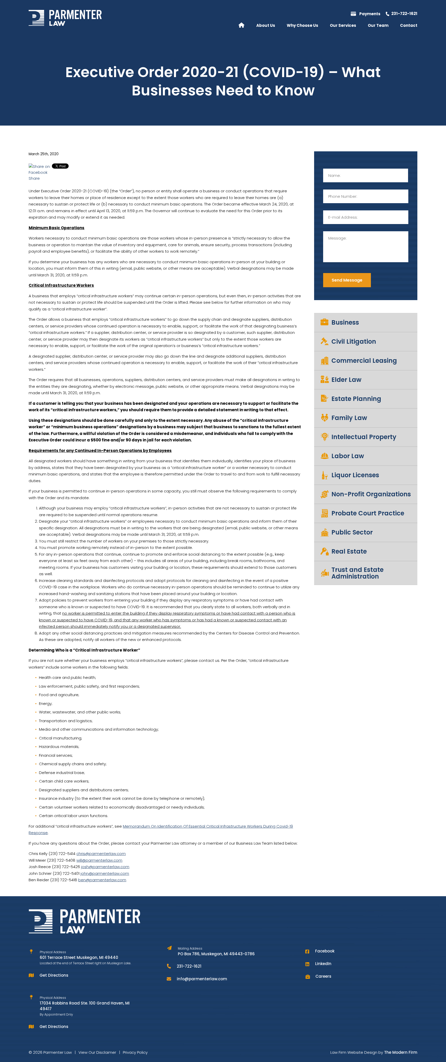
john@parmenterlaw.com (105, 873)
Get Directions (53, 975)
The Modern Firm (400, 1052)
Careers (323, 976)
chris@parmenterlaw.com (101, 853)
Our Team (378, 25)
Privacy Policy (135, 1052)
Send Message (347, 280)
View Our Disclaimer (97, 1052)
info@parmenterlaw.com (202, 979)
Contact (408, 25)
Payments (369, 14)
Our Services (343, 25)
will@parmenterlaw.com (99, 860)
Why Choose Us (302, 25)
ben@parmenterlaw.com (102, 880)
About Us (265, 25)
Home (241, 24)
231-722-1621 (404, 13)
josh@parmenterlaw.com (105, 866)
